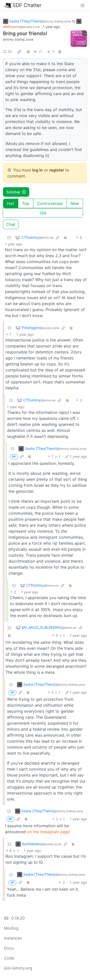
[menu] (82, 5)
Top (25, 203)
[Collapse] (9, 237)
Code (9, 958)
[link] (19, 51)
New (74, 203)
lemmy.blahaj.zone (18, 39)
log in (37, 169)
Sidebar (13, 191)
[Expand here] (78, 38)
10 (10, 51)
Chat (10, 224)
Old (43, 212)
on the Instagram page (48, 831)
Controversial (49, 203)
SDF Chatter (27, 5)
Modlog (11, 928)
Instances (13, 938)
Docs (9, 948)
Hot (10, 203)
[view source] (60, 51)
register (56, 169)
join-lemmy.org (18, 968)
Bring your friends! (25, 33)
